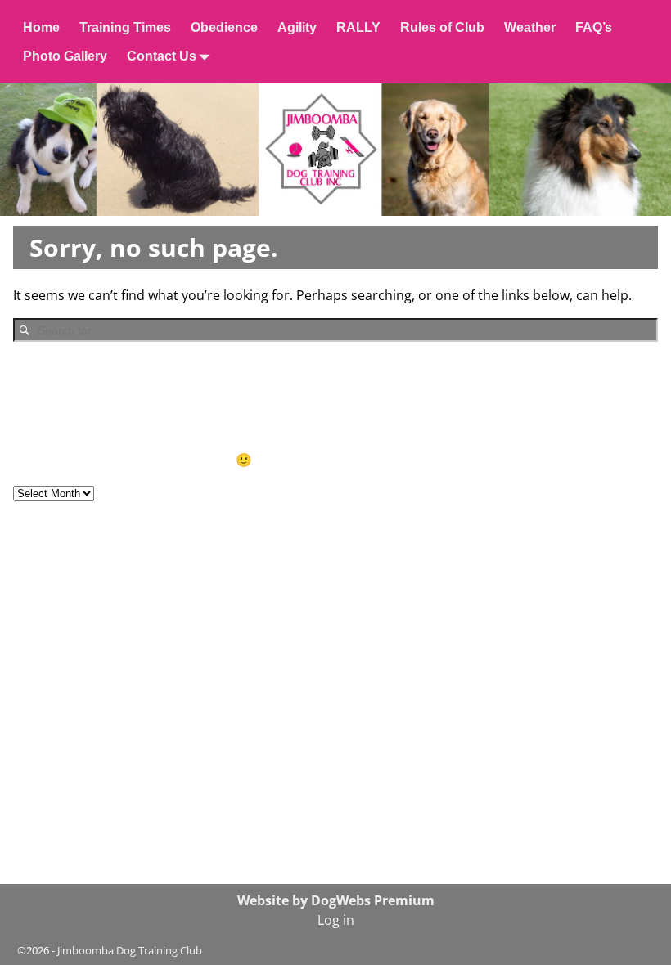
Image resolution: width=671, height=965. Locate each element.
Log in (335, 920)
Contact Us (161, 56)
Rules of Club (442, 27)
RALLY (358, 27)
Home (41, 27)
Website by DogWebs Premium (336, 900)
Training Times (125, 27)
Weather (530, 27)
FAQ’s (593, 27)
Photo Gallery (65, 56)
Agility (297, 27)
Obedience (224, 27)
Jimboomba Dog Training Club (129, 950)
